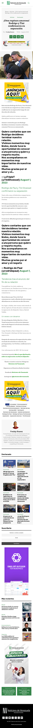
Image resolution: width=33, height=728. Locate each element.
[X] (14, 36)
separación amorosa (16, 416)
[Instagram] (6, 718)
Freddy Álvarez (10, 32)
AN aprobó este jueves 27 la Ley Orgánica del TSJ (9, 473)
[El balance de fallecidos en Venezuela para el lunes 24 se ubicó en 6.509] (9, 487)
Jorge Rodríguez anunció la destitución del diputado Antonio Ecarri (23, 519)
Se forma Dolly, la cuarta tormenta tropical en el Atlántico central (10, 608)
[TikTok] (13, 718)
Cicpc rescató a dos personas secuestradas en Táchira (24, 692)
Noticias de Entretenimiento (11, 408)
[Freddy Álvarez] (16, 425)
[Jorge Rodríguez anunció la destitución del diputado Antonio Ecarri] (23, 508)
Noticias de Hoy (25, 408)
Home (6, 11)
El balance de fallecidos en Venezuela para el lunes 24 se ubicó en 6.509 (9, 498)
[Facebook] (11, 36)
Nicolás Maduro (11, 406)
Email (16, 537)
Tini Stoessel (26, 416)
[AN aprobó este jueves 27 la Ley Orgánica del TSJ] (9, 464)
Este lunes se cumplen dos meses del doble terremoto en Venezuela (23, 498)
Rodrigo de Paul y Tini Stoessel (21, 414)
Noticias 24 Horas (21, 406)
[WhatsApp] (18, 36)
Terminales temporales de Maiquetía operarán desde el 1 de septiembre (22, 476)
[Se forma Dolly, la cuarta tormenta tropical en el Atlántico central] (26, 607)
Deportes (4, 634)
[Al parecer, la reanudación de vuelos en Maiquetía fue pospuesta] (9, 508)
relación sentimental (24, 412)
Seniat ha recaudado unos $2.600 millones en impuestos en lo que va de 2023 (9, 692)
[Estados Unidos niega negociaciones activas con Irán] (26, 617)
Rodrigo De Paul (7, 414)
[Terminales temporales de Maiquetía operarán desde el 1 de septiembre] (23, 464)
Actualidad (13, 404)
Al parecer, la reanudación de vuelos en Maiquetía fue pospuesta (8, 519)
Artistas (12, 11)
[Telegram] (22, 36)
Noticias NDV (12, 410)
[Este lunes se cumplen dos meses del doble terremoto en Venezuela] (23, 487)
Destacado (20, 17)
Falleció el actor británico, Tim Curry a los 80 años (10, 627)
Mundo (3, 604)
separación (6, 416)
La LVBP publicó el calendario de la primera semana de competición (10, 637)
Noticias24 (21, 410)
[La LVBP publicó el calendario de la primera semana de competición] (26, 636)
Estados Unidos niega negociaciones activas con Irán (11, 617)
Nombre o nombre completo (16, 532)
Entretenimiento (22, 404)
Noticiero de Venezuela (10, 412)
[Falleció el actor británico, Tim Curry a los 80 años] (26, 626)
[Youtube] (22, 718)
